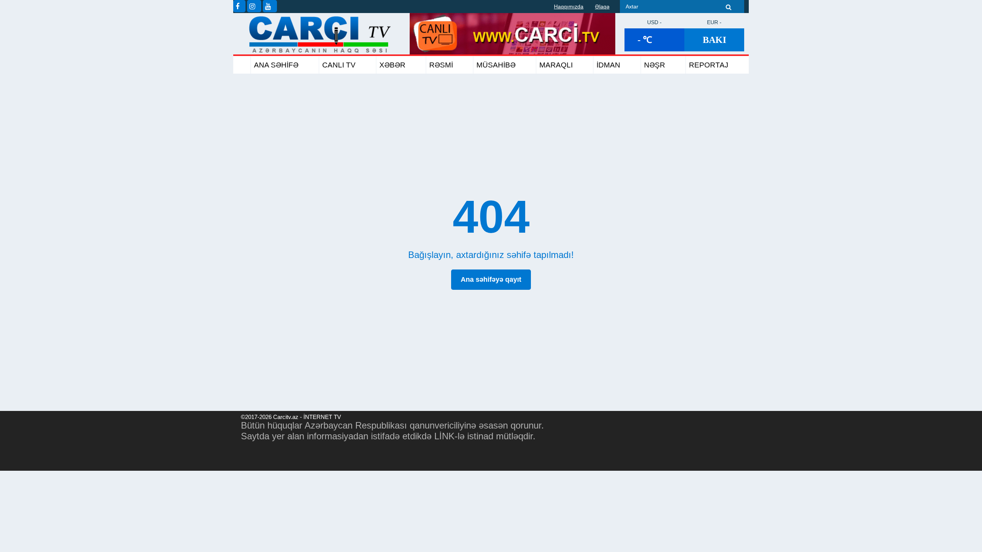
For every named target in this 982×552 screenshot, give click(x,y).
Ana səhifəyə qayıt (491, 279)
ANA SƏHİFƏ (276, 65)
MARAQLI (556, 65)
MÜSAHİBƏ (496, 65)
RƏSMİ (441, 65)
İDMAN (608, 65)
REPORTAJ (708, 65)
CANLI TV (339, 65)
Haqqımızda (568, 6)
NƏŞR (654, 65)
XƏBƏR (392, 65)
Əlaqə (602, 6)
